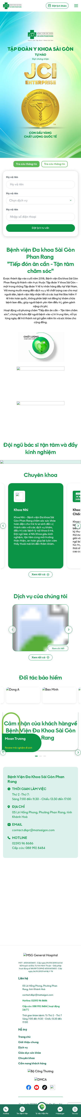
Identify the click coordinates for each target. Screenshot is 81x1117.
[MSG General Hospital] (12, 5)
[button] (78, 526)
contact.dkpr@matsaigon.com (33, 830)
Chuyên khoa (40, 474)
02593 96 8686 (22, 843)
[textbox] (40, 200)
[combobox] (40, 200)
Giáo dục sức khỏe (29, 1052)
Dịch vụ (23, 1047)
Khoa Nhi (16, 510)
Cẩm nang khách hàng (32, 1063)
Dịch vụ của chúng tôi (40, 596)
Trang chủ (24, 1037)
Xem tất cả (38, 574)
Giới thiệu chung (28, 1042)
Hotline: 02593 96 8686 (34, 1000)
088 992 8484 (35, 848)
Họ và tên (12, 177)
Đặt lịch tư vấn (40, 228)
